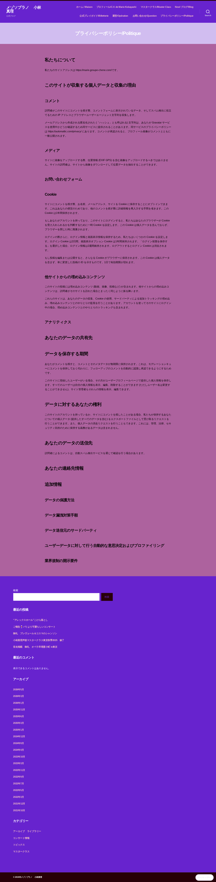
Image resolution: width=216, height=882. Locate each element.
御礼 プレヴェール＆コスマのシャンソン (35, 633)
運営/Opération (120, 15)
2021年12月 (19, 803)
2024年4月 (18, 749)
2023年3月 (18, 763)
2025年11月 (19, 709)
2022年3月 (18, 797)
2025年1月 (18, 729)
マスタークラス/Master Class (156, 7)
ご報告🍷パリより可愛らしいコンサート (34, 626)
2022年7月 (18, 783)
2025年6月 (18, 716)
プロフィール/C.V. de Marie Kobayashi (116, 7)
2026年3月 (18, 696)
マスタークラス (21, 851)
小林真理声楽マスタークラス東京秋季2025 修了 (38, 640)
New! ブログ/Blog (184, 7)
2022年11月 (19, 770)
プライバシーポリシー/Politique (176, 15)
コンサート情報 (21, 838)
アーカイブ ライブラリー (27, 831)
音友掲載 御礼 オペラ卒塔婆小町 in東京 (35, 646)
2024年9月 (18, 743)
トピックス (19, 844)
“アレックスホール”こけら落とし (30, 620)
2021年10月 (19, 810)
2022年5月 (18, 790)
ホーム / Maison (84, 7)
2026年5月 (18, 689)
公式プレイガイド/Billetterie (94, 15)
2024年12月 (19, 736)
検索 (15, 590)
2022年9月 (18, 776)
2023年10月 (19, 756)
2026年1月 (18, 703)
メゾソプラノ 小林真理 (23, 9)
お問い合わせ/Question (145, 15)
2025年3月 (18, 723)
